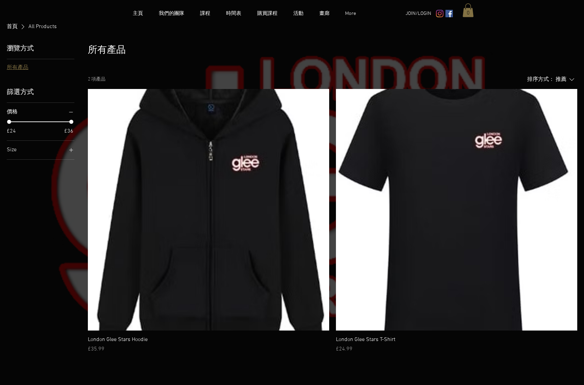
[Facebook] (449, 13)
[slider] (9, 122)
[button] (468, 10)
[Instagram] (439, 13)
